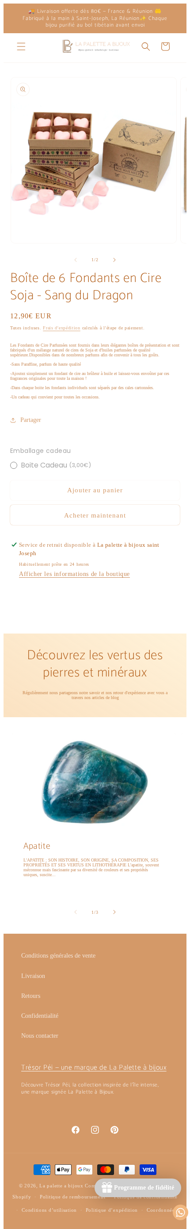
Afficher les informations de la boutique (74, 574)
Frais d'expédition (61, 327)
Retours (30, 996)
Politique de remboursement (72, 1196)
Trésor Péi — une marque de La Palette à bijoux (94, 1068)
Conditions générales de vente (58, 955)
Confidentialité (39, 1016)
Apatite (36, 846)
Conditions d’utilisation (49, 1210)
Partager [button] (30, 420)
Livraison (33, 976)
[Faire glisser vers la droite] (114, 260)
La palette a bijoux (61, 1185)
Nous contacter (39, 1035)
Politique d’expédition (112, 1210)
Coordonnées (162, 1210)
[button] (21, 46)
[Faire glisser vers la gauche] (75, 260)
